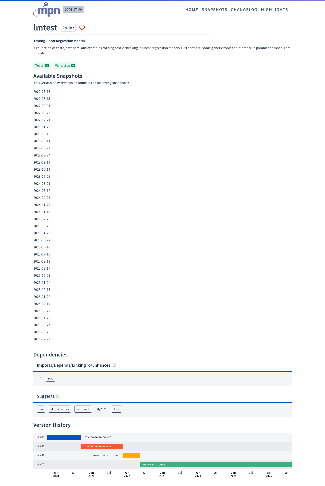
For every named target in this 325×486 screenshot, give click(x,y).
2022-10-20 (41, 113)
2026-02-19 (41, 303)
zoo (50, 378)
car (41, 409)
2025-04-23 (41, 233)
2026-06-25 (41, 332)
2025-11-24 (41, 282)
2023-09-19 (41, 162)
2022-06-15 (41, 98)
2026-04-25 (41, 318)
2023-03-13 (41, 134)
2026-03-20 (41, 311)
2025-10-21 (41, 275)
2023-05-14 (41, 141)
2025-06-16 (41, 247)
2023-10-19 (41, 169)
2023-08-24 (41, 155)
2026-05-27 (41, 325)
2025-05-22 (41, 240)
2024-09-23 (41, 197)
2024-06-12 (41, 190)
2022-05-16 (41, 91)
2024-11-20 (41, 204)
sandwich (83, 409)
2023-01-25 (41, 127)
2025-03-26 (41, 226)
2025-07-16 (41, 254)
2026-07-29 (73, 9)
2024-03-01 (41, 183)
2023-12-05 (41, 176)
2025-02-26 (41, 219)
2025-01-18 (41, 212)
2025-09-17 (41, 268)
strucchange (59, 409)
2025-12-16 (41, 289)
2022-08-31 (41, 105)
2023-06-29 (41, 148)
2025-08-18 (41, 261)
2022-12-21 (41, 120)
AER (116, 409)
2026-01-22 (41, 296)
